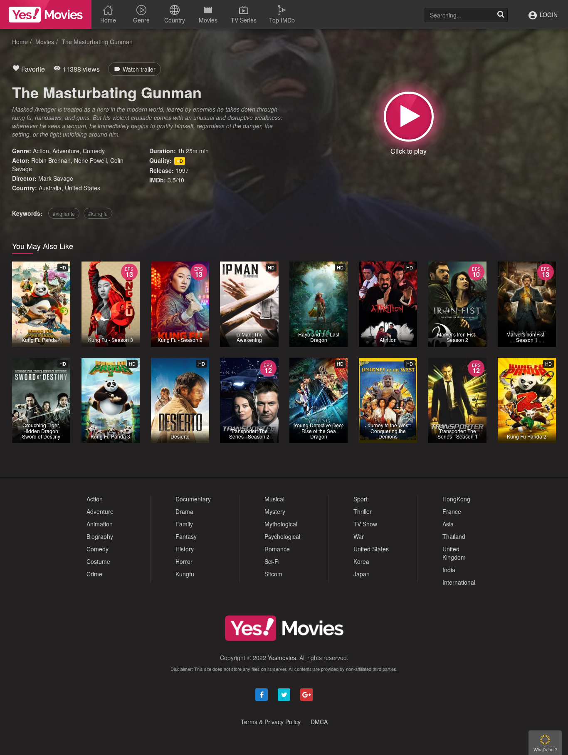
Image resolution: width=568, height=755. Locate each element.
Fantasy (186, 536)
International (458, 582)
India (448, 570)
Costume (98, 561)
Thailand (453, 536)
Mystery (274, 511)
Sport (360, 499)
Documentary (193, 499)
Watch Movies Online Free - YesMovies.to (45, 14)
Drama (184, 511)
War (358, 536)
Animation (99, 524)
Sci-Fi (271, 561)
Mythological (280, 524)
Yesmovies (282, 657)
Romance (277, 549)
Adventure (65, 151)
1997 (182, 170)
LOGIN (548, 14)
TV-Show (365, 524)
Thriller (362, 511)
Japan (361, 574)
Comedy (94, 151)
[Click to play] (409, 117)
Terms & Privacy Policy (271, 722)
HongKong (456, 499)
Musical (274, 499)
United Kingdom (454, 553)
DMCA (319, 722)
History (184, 549)
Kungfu (184, 574)
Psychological (282, 536)
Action (41, 151)
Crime (94, 574)
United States (82, 188)
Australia (50, 188)
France (451, 511)
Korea (361, 561)
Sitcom (273, 574)
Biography (99, 536)
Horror (184, 561)
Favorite (32, 69)
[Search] (501, 15)
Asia (448, 524)
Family (184, 524)
